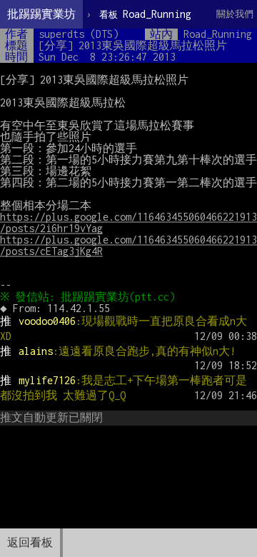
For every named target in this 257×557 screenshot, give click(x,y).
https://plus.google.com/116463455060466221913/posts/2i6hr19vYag (128, 222)
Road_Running (145, 14)
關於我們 (234, 14)
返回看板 (30, 542)
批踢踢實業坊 (41, 14)
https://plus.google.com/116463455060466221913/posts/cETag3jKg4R (128, 245)
